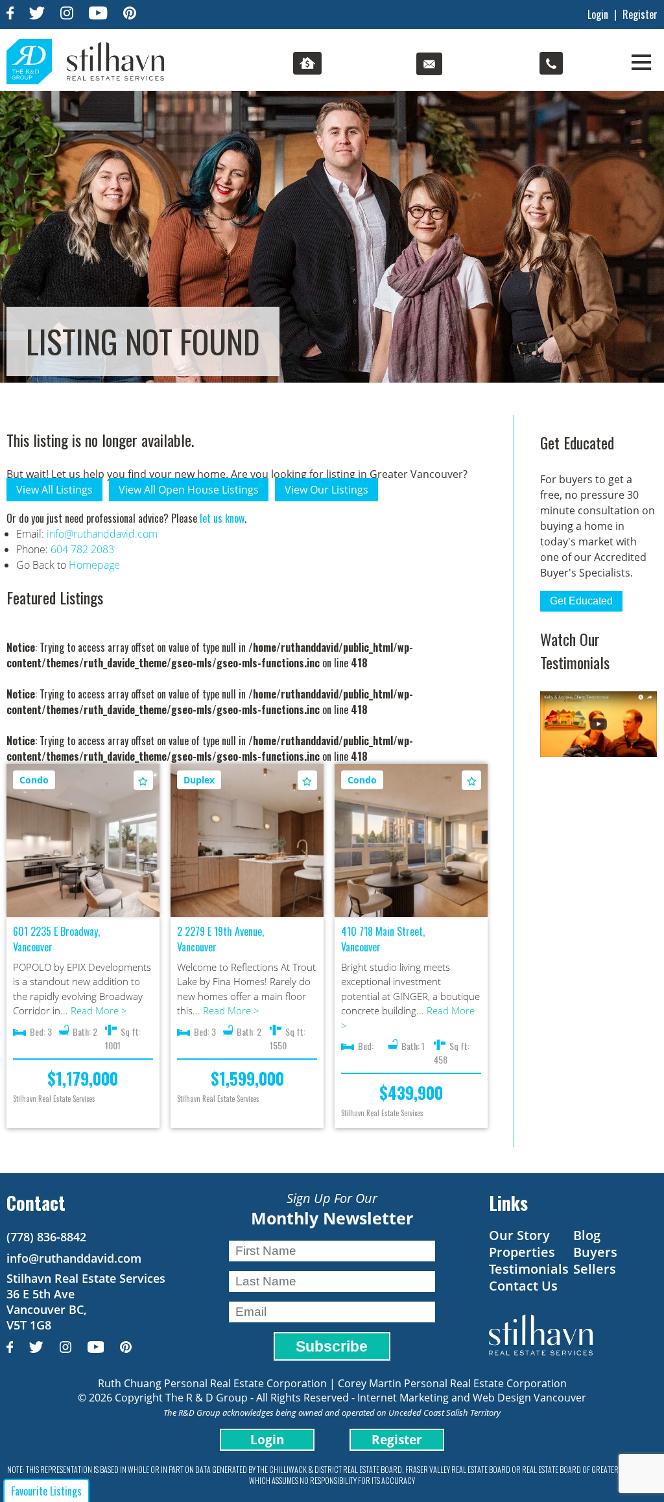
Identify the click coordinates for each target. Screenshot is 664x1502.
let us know (222, 518)
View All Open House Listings (189, 490)
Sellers (594, 1269)
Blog (586, 1235)
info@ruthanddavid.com (102, 534)
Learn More (82, 829)
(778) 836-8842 (46, 1237)
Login (597, 14)
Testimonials (529, 1269)
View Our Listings (326, 490)
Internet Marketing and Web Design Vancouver (471, 1397)
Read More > (99, 1010)
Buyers (595, 1252)
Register (640, 14)
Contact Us (523, 1285)
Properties (522, 1252)
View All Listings (54, 490)
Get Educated (581, 600)
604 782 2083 (82, 549)
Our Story (519, 1235)
